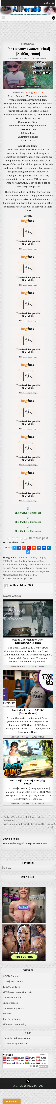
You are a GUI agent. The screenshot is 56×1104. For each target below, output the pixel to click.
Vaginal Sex (27, 578)
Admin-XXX (14, 58)
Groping (29, 568)
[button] (47, 3)
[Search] (53, 18)
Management (43, 571)
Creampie (33, 561)
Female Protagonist (13, 568)
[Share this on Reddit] (34, 548)
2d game (19, 557)
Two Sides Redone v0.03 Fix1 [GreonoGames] (28, 712)
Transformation (11, 578)
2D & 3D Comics (11, 987)
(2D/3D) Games (28, 44)
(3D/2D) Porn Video (12, 981)
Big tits (23, 561)
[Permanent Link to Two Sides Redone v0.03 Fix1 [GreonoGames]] (28, 689)
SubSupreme (40, 125)
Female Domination (39, 564)
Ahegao (41, 557)
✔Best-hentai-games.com (16, 1038)
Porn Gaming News (13, 1008)
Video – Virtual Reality (14, 1024)
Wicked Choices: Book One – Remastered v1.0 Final (28, 641)
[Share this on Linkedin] (49, 548)
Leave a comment (40, 58)
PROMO (6, 1013)
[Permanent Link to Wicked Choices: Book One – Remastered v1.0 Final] (28, 618)
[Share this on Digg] (44, 548)
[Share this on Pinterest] (29, 548)
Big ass (14, 561)
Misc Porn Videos (11, 997)
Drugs (42, 561)
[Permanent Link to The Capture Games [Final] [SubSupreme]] (28, 75)
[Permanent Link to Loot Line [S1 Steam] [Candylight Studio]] (28, 759)
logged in (22, 843)
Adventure (30, 557)
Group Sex (41, 568)
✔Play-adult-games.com (15, 1043)
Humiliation (9, 571)
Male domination (26, 571)
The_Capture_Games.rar (28, 513)
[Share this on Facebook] (19, 548)
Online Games (10, 1003)
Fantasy (23, 564)
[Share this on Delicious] (28, 552)
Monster (7, 575)
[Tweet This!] (14, 548)
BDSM (6, 561)
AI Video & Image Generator (17, 992)
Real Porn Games (11, 1019)
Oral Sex (17, 575)
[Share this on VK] (39, 548)
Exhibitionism (10, 564)
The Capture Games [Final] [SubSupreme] (28, 51)
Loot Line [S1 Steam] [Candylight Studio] (28, 782)
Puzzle (27, 575)
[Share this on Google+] (24, 548)
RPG (34, 575)
